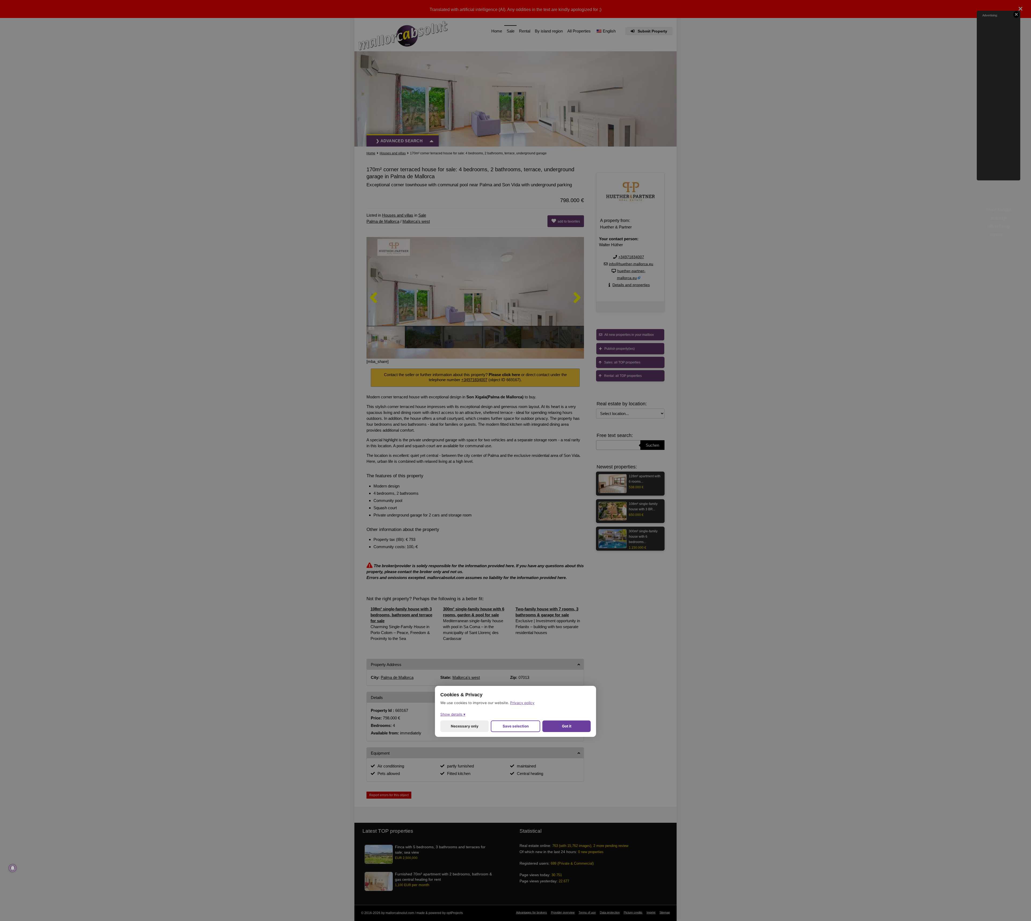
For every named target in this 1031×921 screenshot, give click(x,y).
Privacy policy (522, 703)
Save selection (516, 726)
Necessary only (464, 726)
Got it (566, 726)
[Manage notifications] (12, 868)
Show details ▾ (452, 714)
